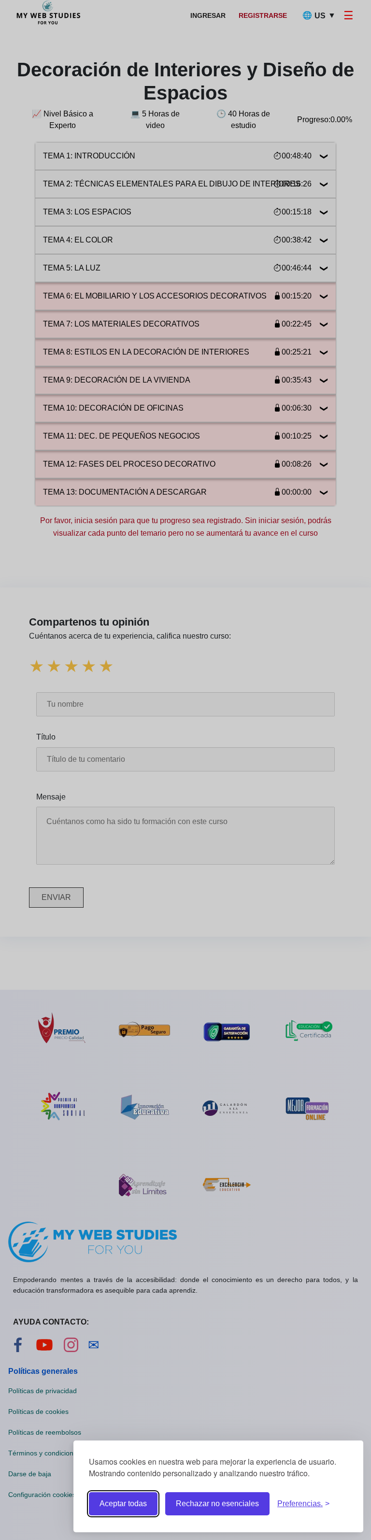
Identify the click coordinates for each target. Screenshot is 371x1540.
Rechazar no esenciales (217, 1503)
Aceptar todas (123, 1503)
